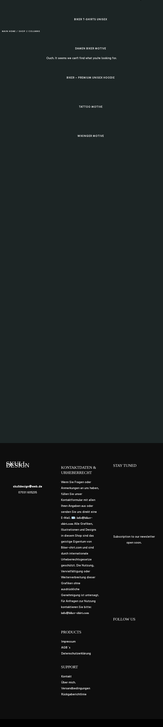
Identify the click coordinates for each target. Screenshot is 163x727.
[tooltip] (27, 486)
